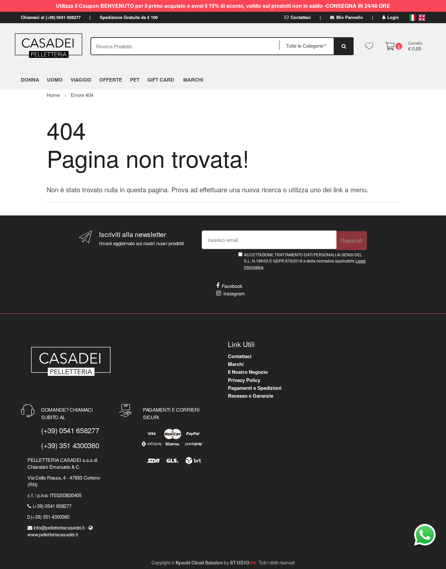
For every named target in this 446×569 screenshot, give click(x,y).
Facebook (232, 285)
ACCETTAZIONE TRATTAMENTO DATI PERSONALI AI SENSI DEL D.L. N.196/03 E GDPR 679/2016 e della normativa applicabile (305, 261)
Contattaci (301, 17)
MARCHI (193, 79)
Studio (243, 562)
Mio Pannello (349, 17)
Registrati (352, 240)
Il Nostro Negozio (248, 371)
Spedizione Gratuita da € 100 (129, 17)
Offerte (110, 79)
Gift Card (160, 79)
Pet (134, 79)
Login (393, 17)
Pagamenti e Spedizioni (254, 387)
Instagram (234, 293)
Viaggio (81, 79)
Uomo (55, 79)
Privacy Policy (244, 380)
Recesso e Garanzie (250, 395)
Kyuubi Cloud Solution (199, 562)
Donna (30, 79)
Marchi (236, 364)
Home (53, 94)
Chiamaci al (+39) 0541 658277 (51, 17)
